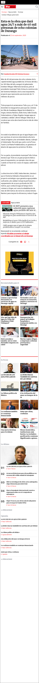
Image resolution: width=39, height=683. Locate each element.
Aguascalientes (7, 534)
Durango (4, 12)
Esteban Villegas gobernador (10, 15)
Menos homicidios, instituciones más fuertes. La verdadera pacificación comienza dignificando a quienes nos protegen (29, 434)
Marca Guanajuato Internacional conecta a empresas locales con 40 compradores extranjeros (20, 492)
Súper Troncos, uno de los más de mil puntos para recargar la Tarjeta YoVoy (21, 502)
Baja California (7, 521)
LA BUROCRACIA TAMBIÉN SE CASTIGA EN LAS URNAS (28, 377)
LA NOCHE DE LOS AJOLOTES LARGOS (8, 376)
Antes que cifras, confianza (26, 412)
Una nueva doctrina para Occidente (8, 431)
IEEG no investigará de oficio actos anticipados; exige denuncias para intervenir (21, 483)
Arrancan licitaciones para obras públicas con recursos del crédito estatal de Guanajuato (21, 474)
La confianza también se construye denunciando (9, 414)
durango (20, 12)
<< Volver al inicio (6, 510)
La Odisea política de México (9, 394)
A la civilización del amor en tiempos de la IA (28, 395)
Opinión (4, 554)
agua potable (12, 12)
